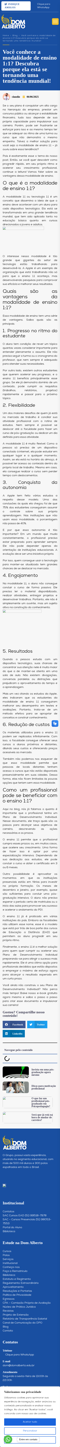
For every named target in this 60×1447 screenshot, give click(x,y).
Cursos (7, 1251)
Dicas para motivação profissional (44, 1087)
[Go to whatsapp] (8, 1439)
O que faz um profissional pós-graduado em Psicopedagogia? (41, 1102)
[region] (30, 1416)
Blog (15, 36)
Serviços (8, 1259)
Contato (8, 1330)
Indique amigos (12, 6)
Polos (6, 1255)
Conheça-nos (11, 1267)
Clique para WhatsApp (43, 6)
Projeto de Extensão (16, 1315)
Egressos (8, 1299)
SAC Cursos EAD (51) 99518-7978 (24, 1215)
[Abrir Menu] (55, 21)
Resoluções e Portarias (17, 1291)
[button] (14, 1024)
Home (6, 36)
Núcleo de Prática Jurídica (19, 1307)
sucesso (52, 906)
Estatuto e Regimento (17, 1279)
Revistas (8, 1311)
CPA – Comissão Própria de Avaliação (27, 1303)
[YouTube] (16, 1175)
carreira (7, 125)
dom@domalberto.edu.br (18, 1365)
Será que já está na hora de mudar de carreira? (42, 1117)
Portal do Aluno (12, 1227)
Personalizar (30, 1431)
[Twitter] (21, 1175)
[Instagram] (4, 1175)
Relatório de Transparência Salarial (25, 1319)
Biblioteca (9, 1231)
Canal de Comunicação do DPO (22, 1323)
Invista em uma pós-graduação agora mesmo (43, 1072)
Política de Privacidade (17, 1295)
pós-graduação (24, 433)
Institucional (10, 1263)
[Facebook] (10, 1175)
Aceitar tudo (30, 1422)
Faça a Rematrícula (15, 1271)
